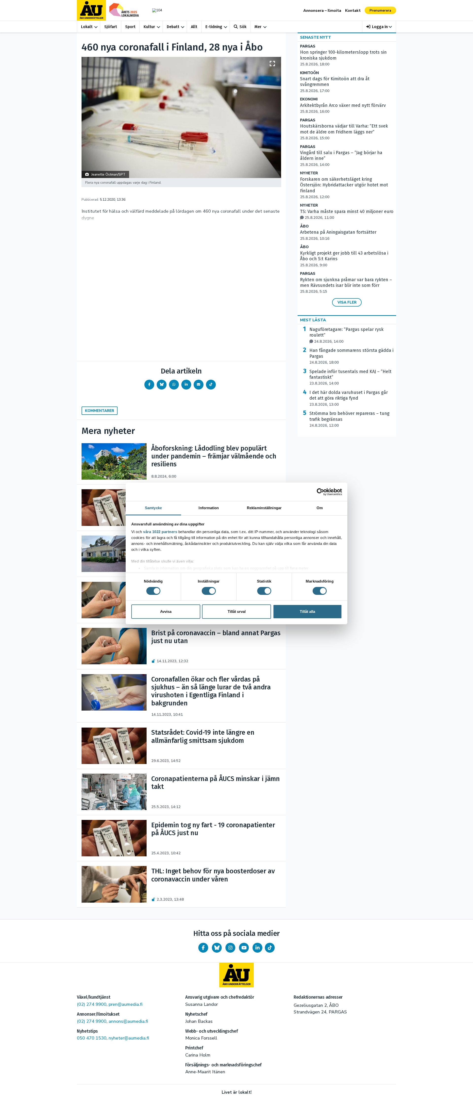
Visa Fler (347, 302)
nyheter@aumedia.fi (129, 1038)
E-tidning (213, 26)
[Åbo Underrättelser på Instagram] (230, 948)
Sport (130, 26)
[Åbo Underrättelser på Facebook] (203, 948)
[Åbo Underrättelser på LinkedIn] (257, 948)
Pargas (307, 46)
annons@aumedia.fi (128, 1021)
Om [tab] (320, 508)
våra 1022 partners (160, 532)
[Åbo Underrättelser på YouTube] (244, 948)
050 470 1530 (91, 1038)
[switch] (209, 591)
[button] (379, 27)
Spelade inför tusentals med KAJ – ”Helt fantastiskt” (350, 377)
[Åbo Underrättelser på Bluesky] (217, 948)
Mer (257, 26)
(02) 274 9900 (91, 1004)
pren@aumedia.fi (125, 1004)
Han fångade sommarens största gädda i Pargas (351, 356)
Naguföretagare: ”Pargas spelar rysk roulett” (346, 335)
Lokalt (87, 26)
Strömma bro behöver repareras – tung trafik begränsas (349, 419)
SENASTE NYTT (315, 37)
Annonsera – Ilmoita (322, 10)
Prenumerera (380, 10)
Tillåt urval (237, 611)
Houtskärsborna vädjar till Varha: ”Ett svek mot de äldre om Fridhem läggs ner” (344, 132)
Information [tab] (209, 508)
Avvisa (165, 611)
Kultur (149, 26)
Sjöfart (110, 26)
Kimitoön (309, 73)
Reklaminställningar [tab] (264, 508)
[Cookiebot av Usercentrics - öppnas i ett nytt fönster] (320, 491)
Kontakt (353, 10)
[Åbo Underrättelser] (236, 975)
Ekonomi (309, 99)
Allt (194, 26)
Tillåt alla (307, 611)
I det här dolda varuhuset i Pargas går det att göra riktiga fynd (348, 398)
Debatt (173, 26)
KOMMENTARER (99, 410)
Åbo (304, 226)
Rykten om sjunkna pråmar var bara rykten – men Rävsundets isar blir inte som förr (346, 285)
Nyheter (309, 173)
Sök (242, 26)
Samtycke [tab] (153, 508)
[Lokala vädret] (154, 10)
